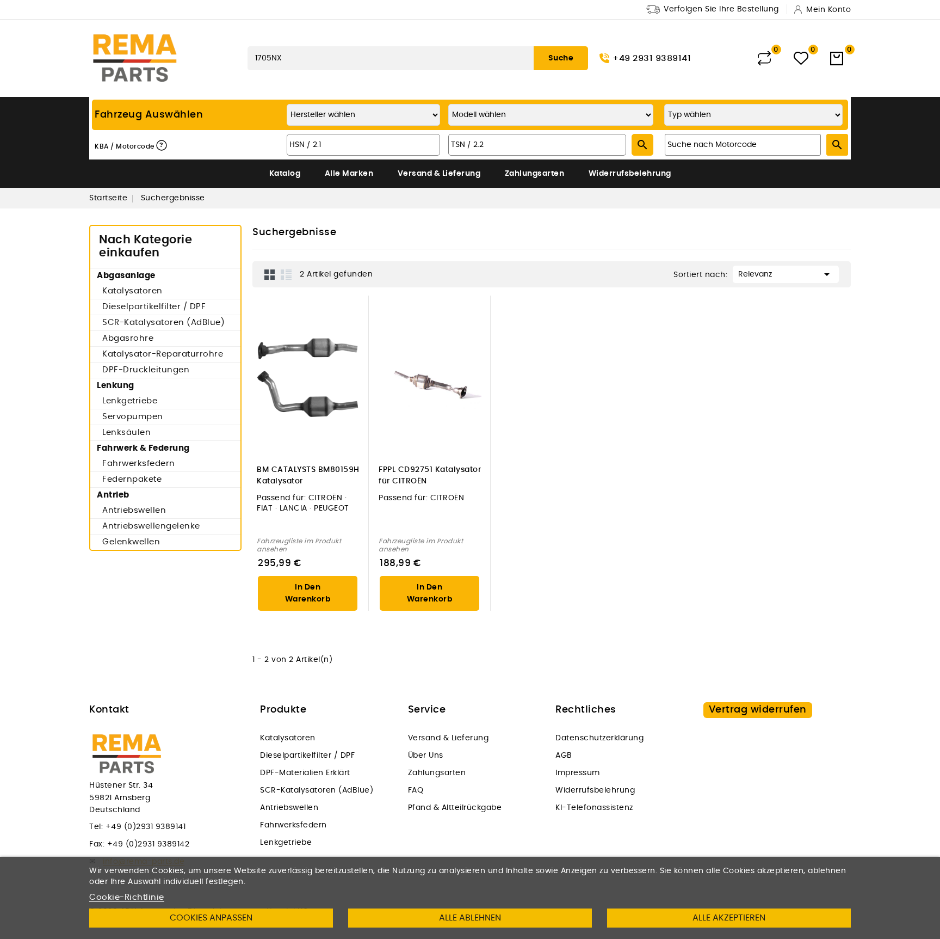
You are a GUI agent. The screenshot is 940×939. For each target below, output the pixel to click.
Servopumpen (132, 417)
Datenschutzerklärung (599, 738)
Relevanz (785, 274)
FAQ (416, 790)
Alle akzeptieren (728, 917)
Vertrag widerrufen (758, 710)
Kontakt (109, 710)
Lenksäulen (126, 432)
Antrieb (113, 495)
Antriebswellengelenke (151, 526)
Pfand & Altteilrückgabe (455, 808)
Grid (269, 274)
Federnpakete (132, 479)
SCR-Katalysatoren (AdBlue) (163, 322)
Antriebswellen (134, 510)
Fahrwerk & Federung (143, 448)
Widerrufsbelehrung (630, 173)
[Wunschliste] (801, 58)
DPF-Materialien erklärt (305, 773)
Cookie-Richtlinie (126, 897)
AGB (563, 755)
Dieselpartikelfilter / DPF (154, 307)
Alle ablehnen (470, 917)
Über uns (425, 755)
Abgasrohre (127, 338)
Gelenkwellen (131, 542)
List (286, 274)
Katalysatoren (132, 291)
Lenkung (115, 386)
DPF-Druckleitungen (145, 370)
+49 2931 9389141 (652, 58)
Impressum (577, 773)
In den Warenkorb (308, 593)
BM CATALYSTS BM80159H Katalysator (308, 475)
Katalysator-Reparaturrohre (162, 354)
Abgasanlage (126, 276)
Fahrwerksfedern (138, 463)
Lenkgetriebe (129, 401)
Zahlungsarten (535, 173)
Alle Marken (349, 173)
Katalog (285, 173)
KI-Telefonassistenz (594, 808)
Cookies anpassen (211, 917)
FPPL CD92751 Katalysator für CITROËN (430, 475)
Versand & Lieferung (439, 173)
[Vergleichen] (764, 58)
